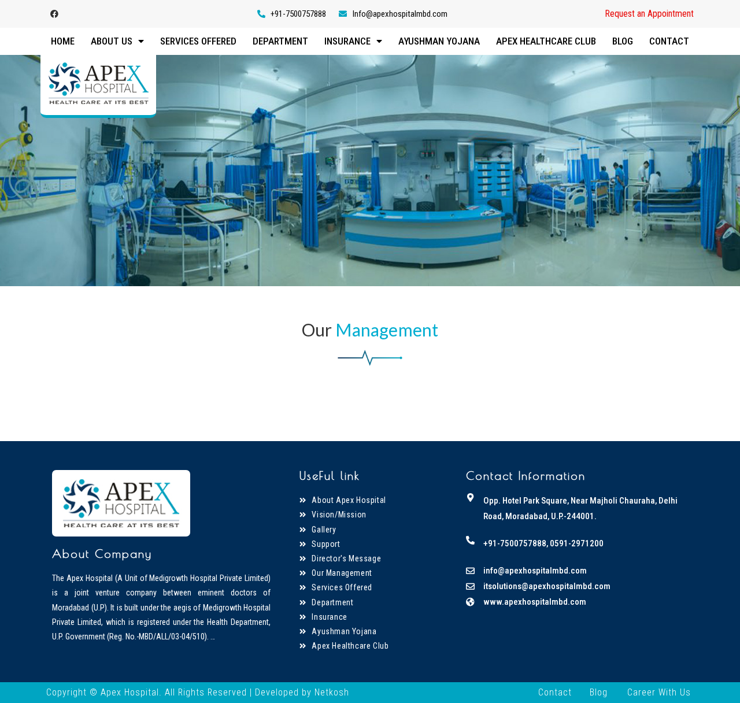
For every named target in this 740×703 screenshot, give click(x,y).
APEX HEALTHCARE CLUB (546, 41)
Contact (555, 692)
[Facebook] (54, 14)
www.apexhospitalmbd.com (534, 602)
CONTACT (669, 41)
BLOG (622, 41)
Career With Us (659, 692)
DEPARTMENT (280, 41)
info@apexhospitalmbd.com (535, 570)
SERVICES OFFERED (198, 41)
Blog (599, 692)
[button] (649, 13)
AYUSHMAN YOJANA (439, 41)
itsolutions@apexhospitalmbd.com (546, 586)
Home (63, 41)
